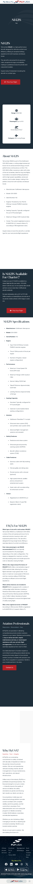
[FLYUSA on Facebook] (6, 864)
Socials (28, 855)
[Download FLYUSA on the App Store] (10, 869)
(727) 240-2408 (15, 874)
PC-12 (10, 850)
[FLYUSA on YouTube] (16, 864)
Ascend (4, 850)
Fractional (11, 848)
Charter (4, 848)
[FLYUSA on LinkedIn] (11, 864)
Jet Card (4, 852)
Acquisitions (20, 850)
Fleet (16, 23)
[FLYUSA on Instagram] (22, 864)
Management (21, 848)
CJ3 (9, 852)
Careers (28, 852)
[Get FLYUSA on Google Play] (22, 869)
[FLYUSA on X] (27, 864)
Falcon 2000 (12, 855)
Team (27, 848)
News (27, 850)
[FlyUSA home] (16, 881)
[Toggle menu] (29, 881)
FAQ (27, 857)
